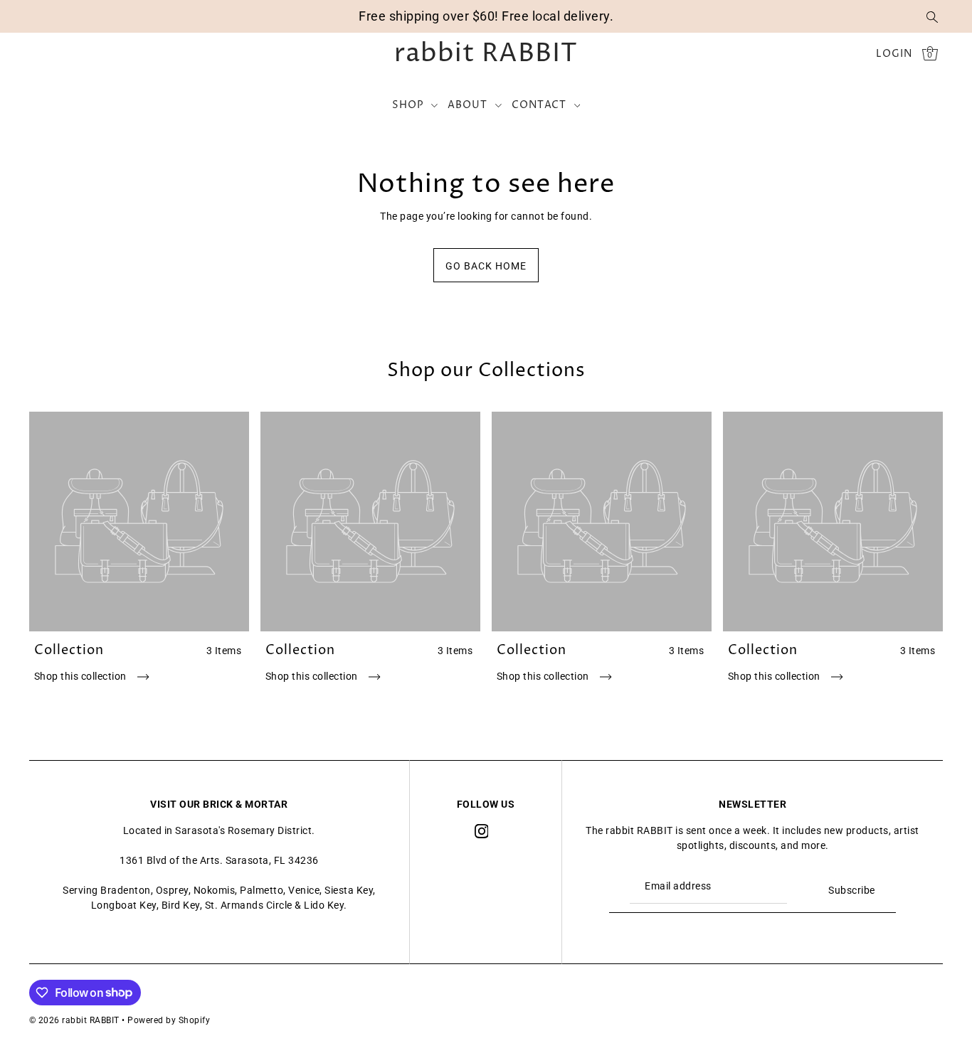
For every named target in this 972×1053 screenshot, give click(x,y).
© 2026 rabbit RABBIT (74, 1020)
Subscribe (851, 890)
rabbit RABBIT (486, 54)
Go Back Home (486, 266)
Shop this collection (82, 676)
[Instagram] (482, 830)
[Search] (933, 16)
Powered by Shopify (168, 1020)
